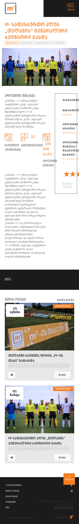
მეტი (62, 375)
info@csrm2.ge (63, 507)
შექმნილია (62, 518)
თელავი (59, 43)
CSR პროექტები (13, 485)
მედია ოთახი (12, 491)
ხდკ (7, 508)
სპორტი (11, 43)
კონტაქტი (11, 502)
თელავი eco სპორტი (54, 366)
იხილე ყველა (65, 300)
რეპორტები (12, 497)
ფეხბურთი (42, 43)
